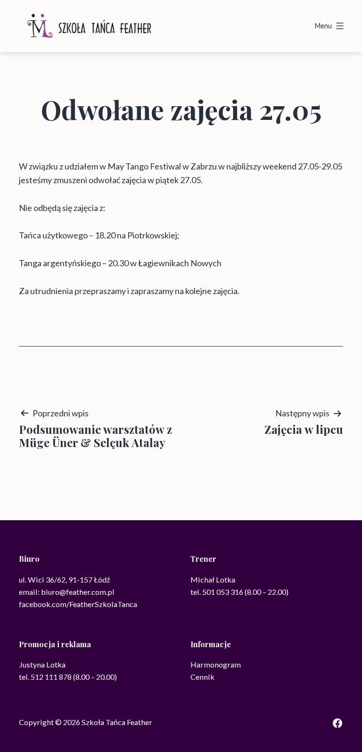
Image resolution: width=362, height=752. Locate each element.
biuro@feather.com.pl (78, 591)
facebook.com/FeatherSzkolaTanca (78, 604)
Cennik (202, 676)
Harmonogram (215, 664)
